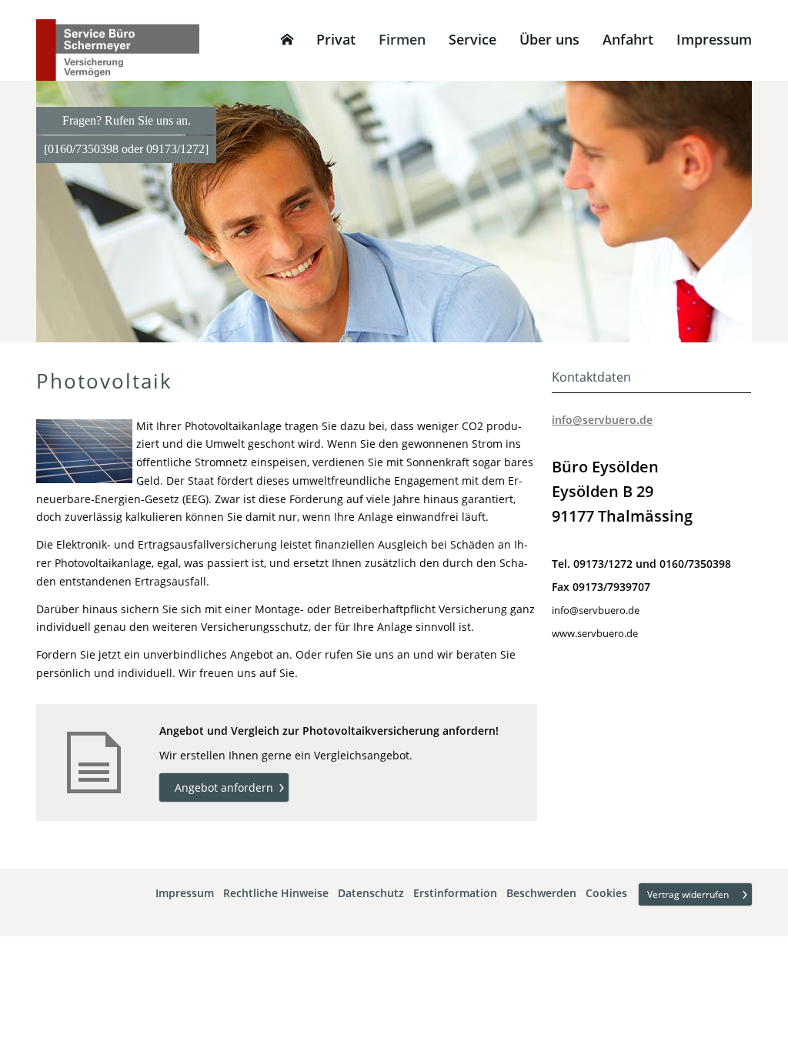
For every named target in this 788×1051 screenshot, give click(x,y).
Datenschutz (371, 893)
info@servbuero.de (602, 419)
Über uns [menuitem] (549, 39)
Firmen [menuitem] (402, 39)
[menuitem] (287, 39)
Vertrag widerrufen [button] (688, 894)
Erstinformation (455, 893)
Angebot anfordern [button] (224, 787)
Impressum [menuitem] (714, 39)
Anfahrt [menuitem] (628, 39)
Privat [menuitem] (336, 39)
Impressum (184, 893)
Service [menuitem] (472, 39)
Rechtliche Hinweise (276, 893)
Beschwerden (541, 893)
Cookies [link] (606, 893)
